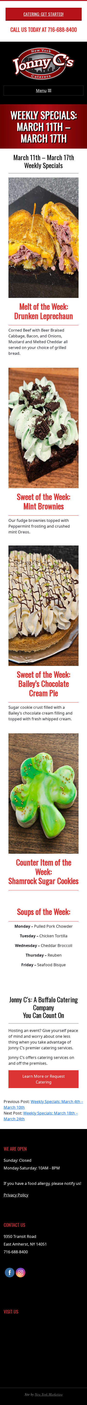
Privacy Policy (16, 1195)
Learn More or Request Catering (43, 1079)
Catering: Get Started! (43, 14)
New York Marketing (49, 1394)
